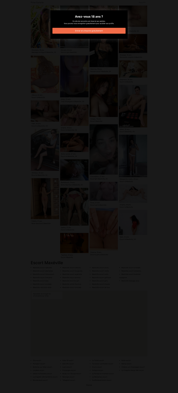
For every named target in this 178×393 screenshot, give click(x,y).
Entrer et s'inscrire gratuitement (89, 31)
